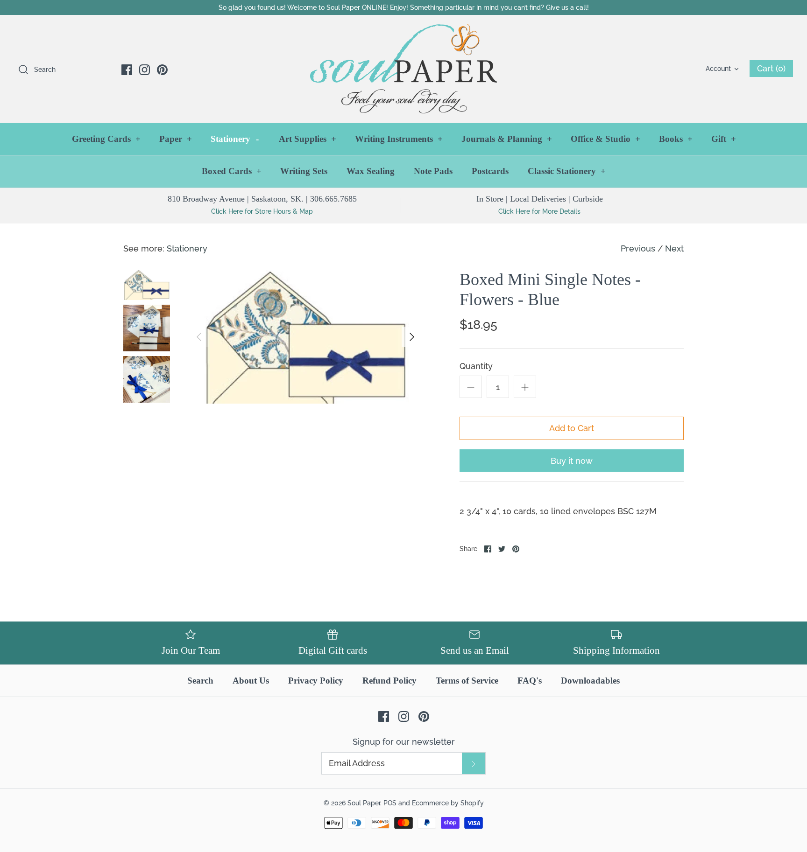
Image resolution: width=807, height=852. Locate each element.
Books (676, 139)
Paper (175, 139)
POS (389, 803)
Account (718, 68)
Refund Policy (389, 680)
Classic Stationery (567, 171)
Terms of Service (467, 680)
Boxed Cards (232, 171)
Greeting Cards (106, 139)
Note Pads (433, 171)
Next (674, 248)
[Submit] (473, 763)
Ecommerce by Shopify (448, 803)
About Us (251, 680)
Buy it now (572, 461)
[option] (305, 337)
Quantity (476, 366)
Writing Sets (303, 171)
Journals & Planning (506, 139)
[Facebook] (126, 69)
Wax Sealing (371, 171)
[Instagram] (144, 69)
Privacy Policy (315, 680)
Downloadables (590, 680)
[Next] (412, 337)
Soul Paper (363, 803)
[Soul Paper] (403, 68)
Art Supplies (307, 139)
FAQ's (529, 680)
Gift (723, 139)
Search (200, 680)
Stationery (235, 139)
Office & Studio (605, 139)
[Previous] (199, 337)
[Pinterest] (162, 69)
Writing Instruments (399, 139)
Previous (638, 248)
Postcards (490, 171)
